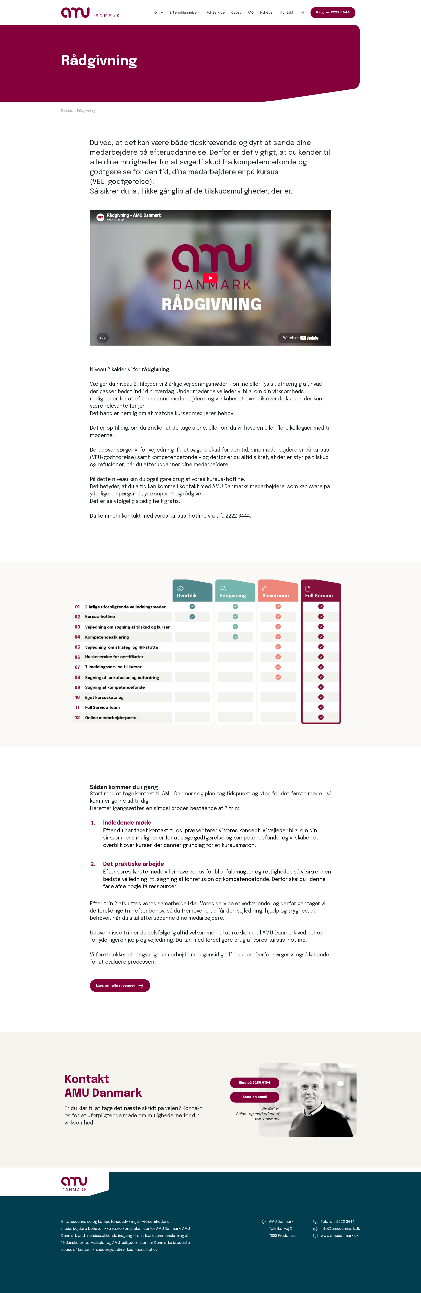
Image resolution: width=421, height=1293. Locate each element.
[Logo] (90, 12)
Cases (236, 12)
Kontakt (287, 12)
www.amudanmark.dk (340, 1236)
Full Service (216, 12)
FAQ (251, 12)
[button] (303, 13)
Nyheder (267, 12)
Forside (67, 111)
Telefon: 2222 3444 (338, 1222)
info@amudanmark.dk (340, 1229)
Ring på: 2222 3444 (333, 12)
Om (157, 12)
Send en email (255, 1097)
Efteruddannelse (183, 12)
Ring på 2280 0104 (254, 1083)
